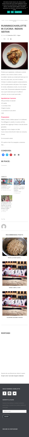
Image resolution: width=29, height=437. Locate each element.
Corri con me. (7, 221)
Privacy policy (7, 247)
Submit (14, 243)
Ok (8, 12)
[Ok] (27, 7)
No (12, 12)
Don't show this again (10, 255)
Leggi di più (18, 12)
